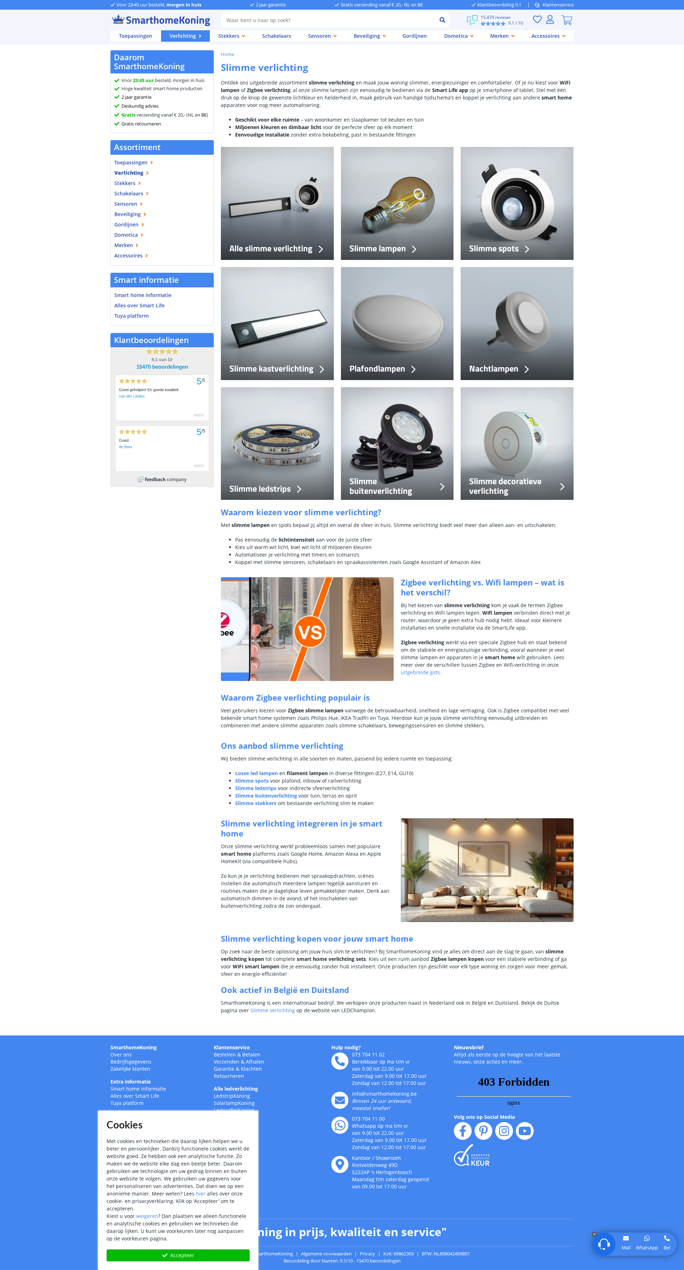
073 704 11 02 (368, 1054)
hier (201, 1193)
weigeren (147, 1216)
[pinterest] (483, 1131)
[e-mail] (339, 1100)
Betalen (251, 1054)
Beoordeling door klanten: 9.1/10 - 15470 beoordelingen (342, 1261)
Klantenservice (558, 4)
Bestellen (225, 1054)
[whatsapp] (339, 1125)
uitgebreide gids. (421, 672)
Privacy (367, 1253)
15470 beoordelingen (162, 367)
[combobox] (328, 19)
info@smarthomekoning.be (384, 1093)
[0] (567, 20)
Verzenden (226, 1061)
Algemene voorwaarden (326, 1253)
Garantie (224, 1068)
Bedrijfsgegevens (130, 1061)
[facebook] (463, 1131)
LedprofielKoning (234, 1110)
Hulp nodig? (346, 1047)
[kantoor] (339, 1164)
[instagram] (504, 1131)
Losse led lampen (256, 773)
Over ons (121, 1054)
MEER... (200, 415)
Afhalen (255, 1061)
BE (204, 115)
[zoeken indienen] (442, 19)
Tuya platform (131, 315)
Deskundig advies (140, 106)
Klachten (251, 1068)
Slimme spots (252, 780)
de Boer (126, 447)
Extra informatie (130, 1081)
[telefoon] (339, 1061)
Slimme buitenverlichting (266, 795)
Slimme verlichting (272, 1010)
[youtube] (525, 1131)
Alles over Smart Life (139, 305)
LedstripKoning (232, 1095)
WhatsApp (647, 1247)
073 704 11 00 (368, 1118)
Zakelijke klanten (130, 1068)
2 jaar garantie (136, 97)
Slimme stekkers (255, 803)
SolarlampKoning (234, 1103)
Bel (667, 1247)
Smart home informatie (142, 295)
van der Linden (132, 396)
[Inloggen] (550, 19)
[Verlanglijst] (537, 19)
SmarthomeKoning (133, 1047)
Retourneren (229, 1075)
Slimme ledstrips (255, 788)
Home (227, 54)
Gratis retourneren (141, 124)
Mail (626, 1247)
